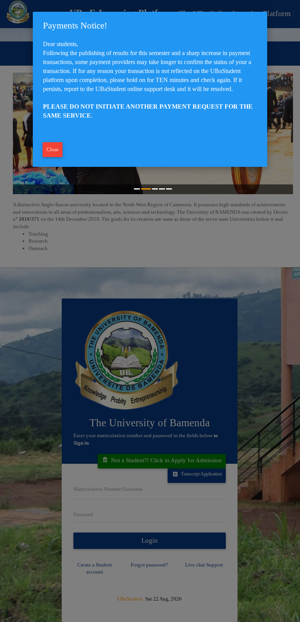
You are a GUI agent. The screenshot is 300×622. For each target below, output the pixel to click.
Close (52, 149)
